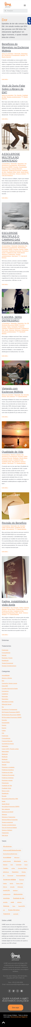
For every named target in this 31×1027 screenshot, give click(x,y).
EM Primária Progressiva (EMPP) (11, 712)
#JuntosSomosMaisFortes (10, 853)
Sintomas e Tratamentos (8, 173)
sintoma (19, 902)
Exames (21, 249)
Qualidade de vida (18, 898)
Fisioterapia (5, 650)
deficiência (6, 872)
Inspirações (5, 170)
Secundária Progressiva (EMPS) (10, 806)
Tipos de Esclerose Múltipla (9, 827)
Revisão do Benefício (14, 522)
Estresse (21, 879)
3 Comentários (6, 163)
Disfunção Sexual (6, 704)
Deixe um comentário (7, 53)
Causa (26, 864)
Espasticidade (23, 167)
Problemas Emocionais (15, 170)
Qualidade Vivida (11, 172)
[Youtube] (21, 991)
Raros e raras (5, 791)
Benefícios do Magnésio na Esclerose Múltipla (15, 47)
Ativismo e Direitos (16, 454)
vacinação (15, 914)
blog (3, 680)
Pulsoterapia (5, 783)
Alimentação (17, 861)
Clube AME (5, 686)
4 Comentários (6, 323)
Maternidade (5, 751)
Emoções (15, 167)
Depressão (17, 53)
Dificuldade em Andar (7, 701)
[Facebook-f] (9, 991)
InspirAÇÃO (6, 890)
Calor (11, 864)
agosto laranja (7, 861)
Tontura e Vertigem (21, 173)
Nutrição (22, 55)
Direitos (24, 872)
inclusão (12, 887)
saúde (12, 902)
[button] (24, 5)
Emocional (10, 875)
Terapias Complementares (9, 665)
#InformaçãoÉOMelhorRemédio (12, 850)
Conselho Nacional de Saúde (10, 688)
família (11, 883)
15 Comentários (6, 246)
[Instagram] (17, 991)
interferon (15, 890)
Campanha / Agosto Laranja (9, 683)
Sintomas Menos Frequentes (10, 819)
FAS (3, 733)
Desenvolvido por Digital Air (19, 1017)
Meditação (16, 458)
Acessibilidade (6, 675)
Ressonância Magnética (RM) (10, 612)
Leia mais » (5, 79)
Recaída (4, 796)
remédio (5, 902)
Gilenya (5, 887)
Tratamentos (5, 832)
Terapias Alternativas (14, 910)
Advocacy (16, 857)
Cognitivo (5, 868)
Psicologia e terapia (7, 459)
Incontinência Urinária (8, 743)
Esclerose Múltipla (9, 879)
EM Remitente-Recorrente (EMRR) (11, 714)
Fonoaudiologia (6, 652)
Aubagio (5, 864)
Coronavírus (5, 691)
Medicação (5, 754)
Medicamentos (18, 894)
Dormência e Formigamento (12, 55)
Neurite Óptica (23, 458)
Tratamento (6, 914)
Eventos (4, 168)
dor (3, 875)
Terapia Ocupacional (7, 663)
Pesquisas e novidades (8, 767)
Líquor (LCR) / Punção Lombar (10, 749)
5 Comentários (6, 607)
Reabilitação (5, 660)
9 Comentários (6, 454)
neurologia (6, 898)
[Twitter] (13, 991)
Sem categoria (11, 396)
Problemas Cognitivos (22, 609)
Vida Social (15, 256)
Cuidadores (5, 693)
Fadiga (9, 168)
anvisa (25, 861)
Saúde (18, 172)
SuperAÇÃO (21, 906)
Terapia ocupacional (7, 822)
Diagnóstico (24, 53)
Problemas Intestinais (8, 777)
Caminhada (18, 864)
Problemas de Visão (7, 611)
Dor (3, 55)
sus (4, 910)
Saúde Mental (24, 172)
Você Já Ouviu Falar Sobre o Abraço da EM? (13, 89)
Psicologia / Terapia (7, 658)
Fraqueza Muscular (16, 168)
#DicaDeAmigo (7, 846)
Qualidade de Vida (11, 252)
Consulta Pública (22, 868)
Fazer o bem (19, 883)
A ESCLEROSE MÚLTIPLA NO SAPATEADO (11, 157)
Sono (13, 906)
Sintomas (11, 330)
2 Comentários (6, 525)
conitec (13, 868)
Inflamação (20, 887)
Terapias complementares (14, 97)
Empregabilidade (20, 875)
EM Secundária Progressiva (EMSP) (12, 717)
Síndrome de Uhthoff (7, 811)
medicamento (6, 894)
